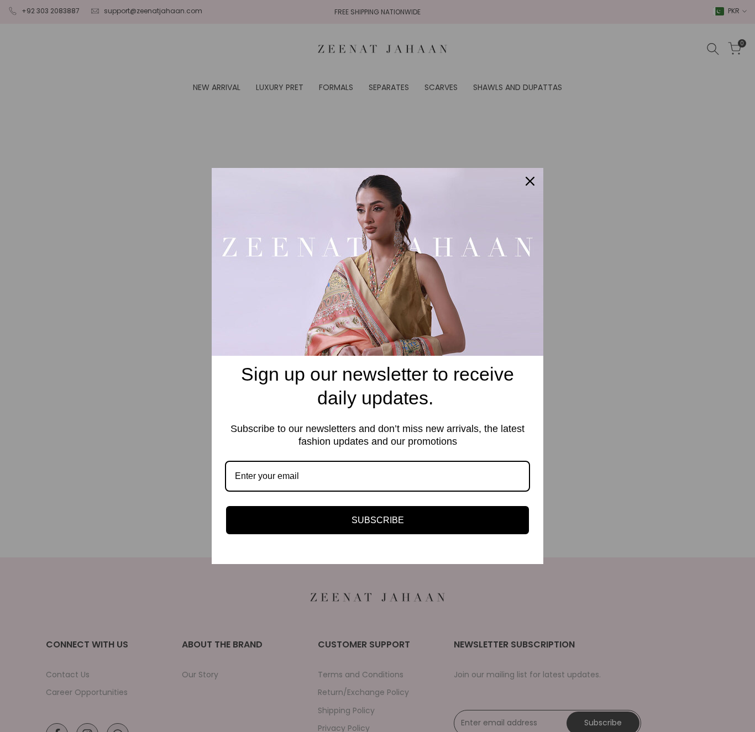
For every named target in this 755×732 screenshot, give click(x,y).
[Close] (530, 181)
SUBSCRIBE (378, 520)
